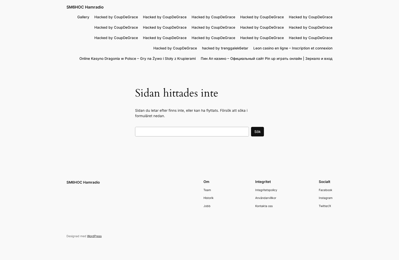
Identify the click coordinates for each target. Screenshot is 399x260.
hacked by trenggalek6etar (225, 48)
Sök (257, 132)
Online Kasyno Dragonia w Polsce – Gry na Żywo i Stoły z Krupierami (137, 58)
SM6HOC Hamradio (85, 7)
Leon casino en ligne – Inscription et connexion (292, 48)
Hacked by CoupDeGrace (116, 17)
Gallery (83, 17)
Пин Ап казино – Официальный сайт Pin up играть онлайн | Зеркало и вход (266, 58)
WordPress (94, 236)
